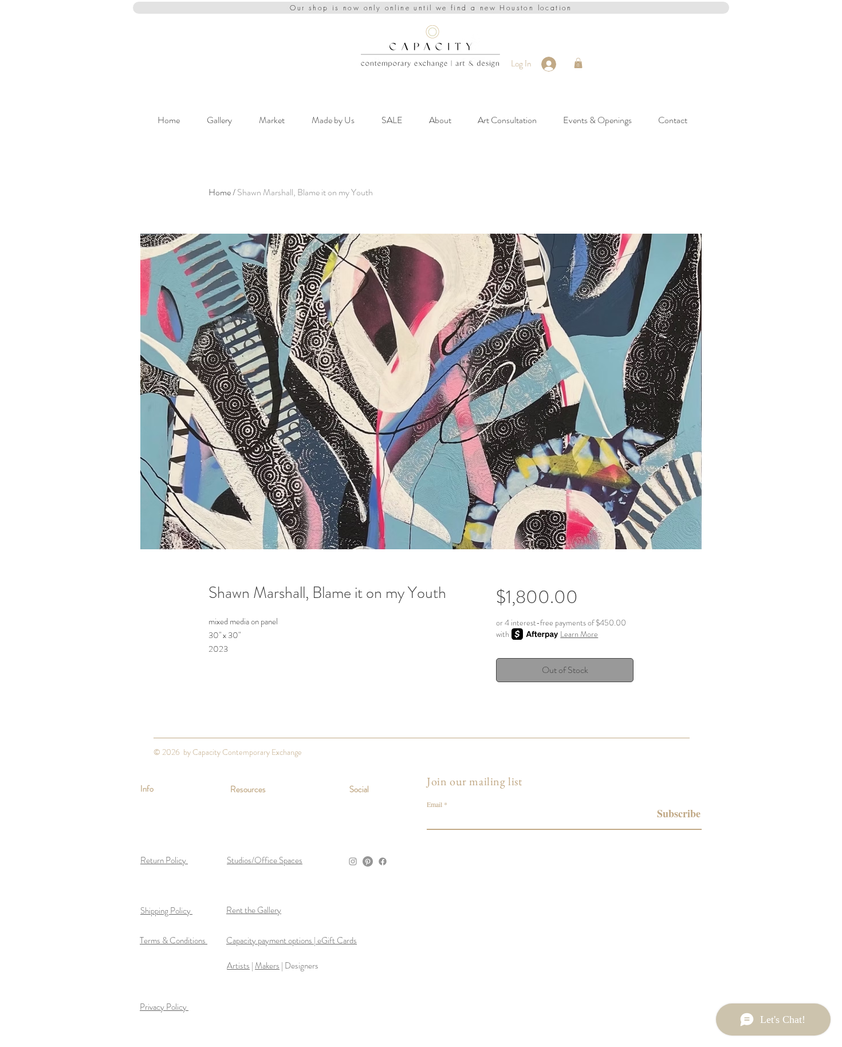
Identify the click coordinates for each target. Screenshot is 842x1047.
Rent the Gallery (253, 910)
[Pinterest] (368, 861)
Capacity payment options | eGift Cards (291, 940)
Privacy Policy (164, 1007)
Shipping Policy (166, 910)
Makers (267, 965)
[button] (578, 63)
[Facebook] (382, 861)
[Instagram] (353, 861)
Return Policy (164, 860)
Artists (238, 965)
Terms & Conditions (173, 940)
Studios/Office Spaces (264, 860)
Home (219, 192)
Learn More (579, 634)
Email (434, 804)
